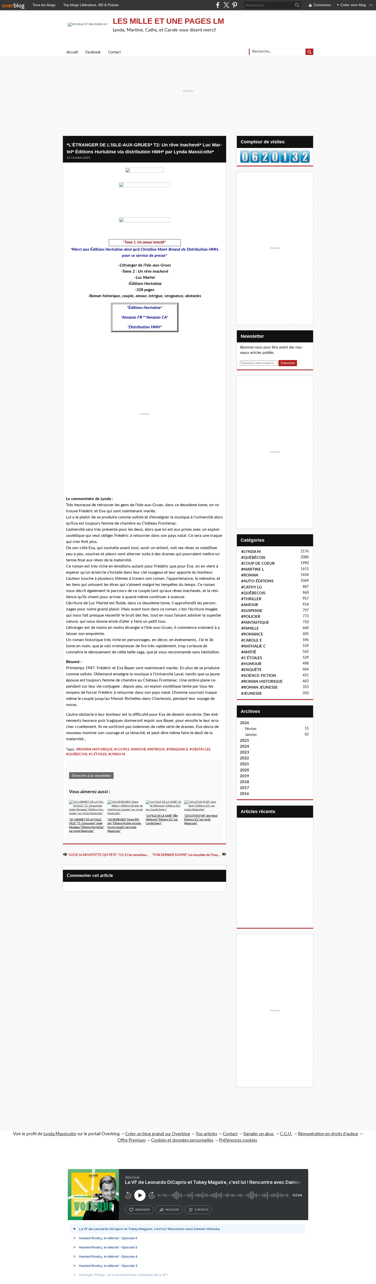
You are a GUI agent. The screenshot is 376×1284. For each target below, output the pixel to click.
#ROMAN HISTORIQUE (94, 749)
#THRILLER (251, 599)
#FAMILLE (250, 628)
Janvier (251, 735)
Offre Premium (131, 1140)
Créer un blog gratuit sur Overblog (157, 1134)
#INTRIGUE (156, 749)
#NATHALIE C (253, 646)
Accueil (72, 52)
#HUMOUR (251, 664)
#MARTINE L (252, 569)
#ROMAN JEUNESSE (259, 687)
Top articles (206, 1134)
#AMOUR (138, 749)
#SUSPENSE (251, 611)
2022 (244, 758)
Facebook (93, 52)
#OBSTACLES (200, 749)
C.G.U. (286, 1134)
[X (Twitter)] (226, 5)
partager (172, 1209)
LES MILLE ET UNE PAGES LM (168, 21)
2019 (244, 776)
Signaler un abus (258, 1134)
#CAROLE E (251, 640)
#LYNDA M (116, 754)
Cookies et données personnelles (182, 1140)
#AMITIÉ (248, 652)
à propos (201, 1209)
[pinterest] (234, 5)
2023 (244, 752)
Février (251, 729)
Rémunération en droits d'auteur (328, 1134)
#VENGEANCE (177, 749)
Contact (114, 52)
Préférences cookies (238, 1140)
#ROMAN (249, 575)
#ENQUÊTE (251, 670)
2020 (244, 770)
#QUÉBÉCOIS (253, 558)
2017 (244, 788)
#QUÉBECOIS (76, 754)
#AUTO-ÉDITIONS (257, 581)
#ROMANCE (252, 634)
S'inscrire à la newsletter (91, 775)
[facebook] (218, 5)
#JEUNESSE (251, 694)
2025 (244, 741)
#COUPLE (121, 749)
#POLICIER (250, 617)
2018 (244, 782)
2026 (244, 723)
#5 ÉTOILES (98, 754)
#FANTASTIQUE (255, 622)
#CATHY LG (251, 587)
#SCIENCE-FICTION (258, 676)
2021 (244, 764)
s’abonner (142, 1209)
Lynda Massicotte (59, 1134)
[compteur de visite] (275, 156)
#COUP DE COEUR (258, 563)
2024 (244, 746)
